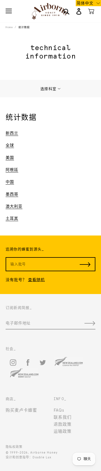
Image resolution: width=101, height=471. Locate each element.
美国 (10, 157)
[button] (88, 3)
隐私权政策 (14, 447)
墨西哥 (12, 194)
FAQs (59, 410)
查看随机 (36, 279)
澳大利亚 (14, 206)
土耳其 (12, 218)
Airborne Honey (43, 452)
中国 (10, 182)
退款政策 (63, 424)
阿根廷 (12, 169)
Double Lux (42, 457)
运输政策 (63, 431)
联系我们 (63, 417)
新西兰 (12, 133)
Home (9, 27)
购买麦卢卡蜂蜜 (21, 410)
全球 (10, 145)
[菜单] (8, 11)
